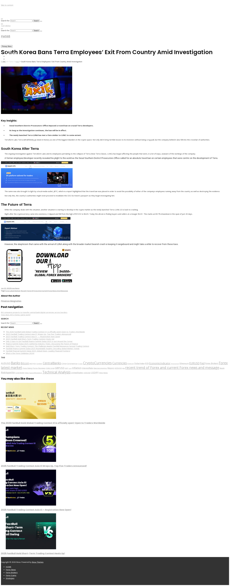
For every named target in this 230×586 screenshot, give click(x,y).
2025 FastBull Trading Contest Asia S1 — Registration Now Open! (33, 336)
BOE (31, 363)
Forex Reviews (39, 368)
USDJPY (95, 372)
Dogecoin (130, 364)
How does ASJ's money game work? (16, 315)
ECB (147, 363)
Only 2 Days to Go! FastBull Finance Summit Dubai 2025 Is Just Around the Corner (39, 341)
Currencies (119, 363)
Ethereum (184, 363)
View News (103, 373)
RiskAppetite (8, 372)
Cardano (39, 364)
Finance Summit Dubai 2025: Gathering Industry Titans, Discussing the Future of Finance (42, 344)
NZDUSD (118, 368)
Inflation (76, 368)
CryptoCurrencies (97, 362)
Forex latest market (12, 291)
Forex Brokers (13, 56)
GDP (66, 368)
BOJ (34, 364)
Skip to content (7, 5)
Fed (202, 363)
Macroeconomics (100, 368)
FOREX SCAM (50, 368)
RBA (123, 368)
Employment (175, 364)
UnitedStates (77, 372)
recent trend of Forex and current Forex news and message (44, 291)
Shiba (27, 373)
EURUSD (194, 363)
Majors (110, 368)
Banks (15, 363)
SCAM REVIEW (19, 373)
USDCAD (87, 372)
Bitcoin (25, 363)
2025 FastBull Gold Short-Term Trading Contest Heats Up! (30, 339)
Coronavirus (72, 363)
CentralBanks (52, 363)
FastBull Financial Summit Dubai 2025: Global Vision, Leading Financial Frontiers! (38, 351)
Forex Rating (27, 368)
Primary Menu (7, 46)
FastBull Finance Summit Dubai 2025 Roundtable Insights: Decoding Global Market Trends (42, 348)
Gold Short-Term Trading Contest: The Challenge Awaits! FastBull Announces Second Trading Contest (47, 346)
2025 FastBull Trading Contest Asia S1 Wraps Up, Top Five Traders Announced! (38, 334)
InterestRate (87, 368)
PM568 (5, 36)
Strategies (11, 61)
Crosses (80, 364)
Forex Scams (11, 59)
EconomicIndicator (159, 363)
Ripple (222, 368)
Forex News (11, 53)
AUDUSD (5, 363)
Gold (70, 368)
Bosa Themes (37, 562)
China (63, 363)
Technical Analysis (56, 372)
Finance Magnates (11, 301)
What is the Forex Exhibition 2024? (20, 353)
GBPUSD (59, 368)
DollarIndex (139, 363)
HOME (8, 51)
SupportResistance (35, 373)
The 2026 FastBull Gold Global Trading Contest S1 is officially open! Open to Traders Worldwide (45, 332)
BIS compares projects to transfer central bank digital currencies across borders (34, 312)
